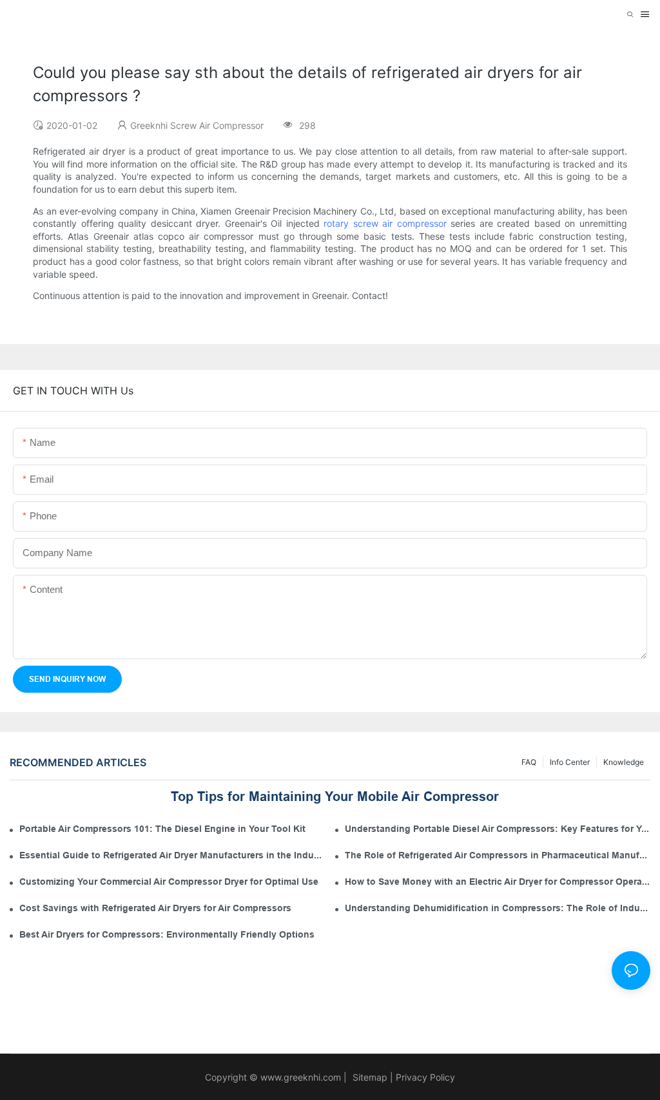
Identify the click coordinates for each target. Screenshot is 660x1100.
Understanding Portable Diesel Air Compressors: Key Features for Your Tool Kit (497, 829)
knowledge (623, 762)
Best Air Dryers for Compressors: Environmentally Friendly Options (167, 934)
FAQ (528, 762)
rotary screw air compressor (385, 223)
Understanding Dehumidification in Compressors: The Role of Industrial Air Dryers (497, 908)
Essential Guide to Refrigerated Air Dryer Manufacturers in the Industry (172, 855)
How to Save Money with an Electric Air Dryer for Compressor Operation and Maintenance (497, 881)
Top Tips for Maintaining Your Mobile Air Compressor (335, 796)
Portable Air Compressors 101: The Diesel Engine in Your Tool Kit (162, 829)
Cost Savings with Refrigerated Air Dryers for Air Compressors (155, 908)
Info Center (570, 762)
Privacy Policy (425, 1077)
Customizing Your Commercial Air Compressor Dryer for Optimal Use (168, 881)
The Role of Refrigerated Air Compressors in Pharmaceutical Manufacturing (497, 855)
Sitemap (368, 1077)
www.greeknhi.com (300, 1077)
